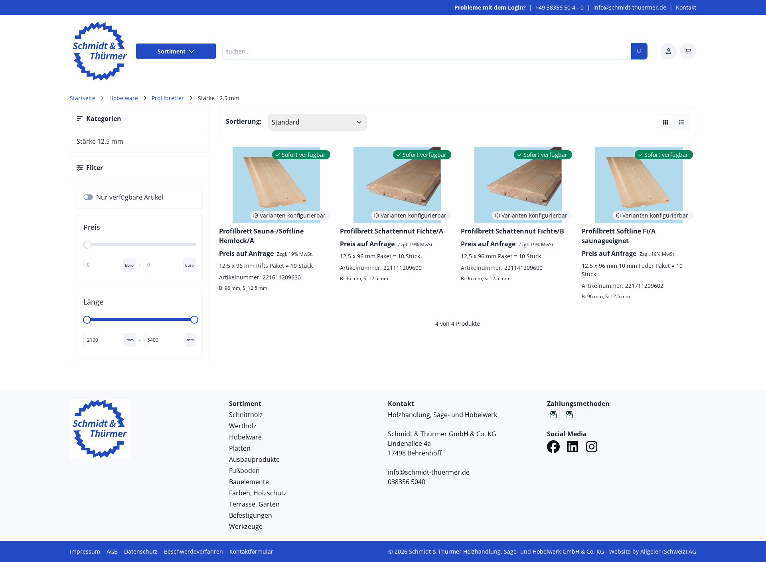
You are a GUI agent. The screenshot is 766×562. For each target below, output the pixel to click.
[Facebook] (553, 447)
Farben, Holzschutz (258, 493)
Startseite (82, 98)
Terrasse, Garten (254, 504)
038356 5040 (406, 481)
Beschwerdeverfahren (193, 551)
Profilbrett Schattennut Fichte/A (391, 231)
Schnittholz (246, 414)
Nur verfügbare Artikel (129, 197)
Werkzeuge (246, 526)
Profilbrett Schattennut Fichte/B (512, 231)
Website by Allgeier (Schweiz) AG (652, 551)
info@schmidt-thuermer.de (629, 7)
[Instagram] (591, 447)
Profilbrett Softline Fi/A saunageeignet (618, 236)
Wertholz (243, 426)
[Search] (639, 51)
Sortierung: (244, 121)
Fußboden (244, 470)
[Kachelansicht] (665, 122)
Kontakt (686, 7)
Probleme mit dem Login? (490, 7)
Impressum (85, 551)
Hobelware (245, 437)
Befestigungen (250, 515)
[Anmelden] (668, 51)
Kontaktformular (251, 551)
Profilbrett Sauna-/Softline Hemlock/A (261, 236)
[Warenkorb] (688, 51)
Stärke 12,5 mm (100, 141)
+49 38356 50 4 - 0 (559, 7)
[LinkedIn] (572, 447)
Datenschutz (141, 551)
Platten (240, 448)
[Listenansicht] (681, 122)
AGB (112, 551)
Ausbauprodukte (254, 459)
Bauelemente (249, 481)
